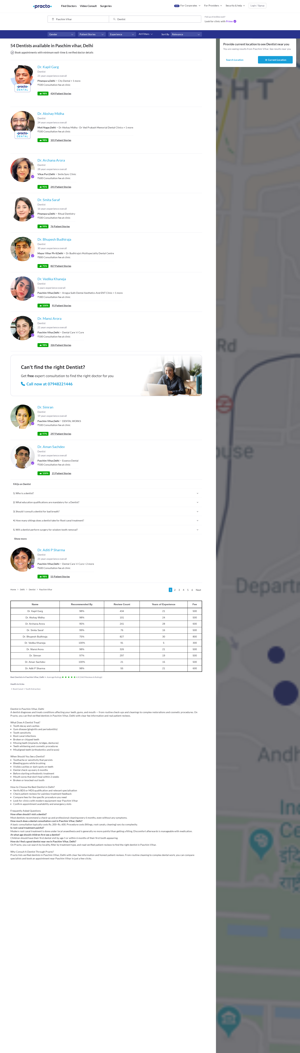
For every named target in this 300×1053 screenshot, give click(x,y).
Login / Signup (257, 5)
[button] (61, 34)
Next (198, 589)
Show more (20, 538)
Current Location (277, 59)
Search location (234, 59)
